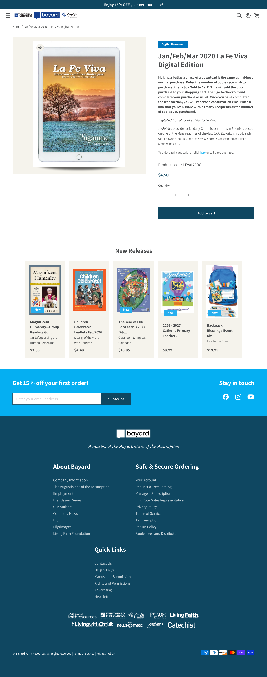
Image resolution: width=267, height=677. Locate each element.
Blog (56, 520)
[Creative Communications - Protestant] (137, 616)
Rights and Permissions (112, 583)
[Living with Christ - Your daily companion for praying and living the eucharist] (92, 625)
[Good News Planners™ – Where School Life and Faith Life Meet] (155, 626)
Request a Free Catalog (154, 486)
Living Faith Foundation (71, 533)
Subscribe (116, 398)
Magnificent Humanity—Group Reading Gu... (44, 327)
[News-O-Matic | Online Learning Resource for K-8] (130, 626)
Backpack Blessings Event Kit (220, 330)
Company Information (70, 480)
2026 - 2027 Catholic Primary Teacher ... (176, 330)
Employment (63, 493)
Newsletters (103, 596)
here (203, 152)
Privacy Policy (146, 506)
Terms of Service (148, 513)
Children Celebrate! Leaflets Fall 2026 (88, 327)
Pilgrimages (62, 526)
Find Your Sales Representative (160, 500)
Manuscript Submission (112, 576)
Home (16, 27)
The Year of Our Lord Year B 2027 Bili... (131, 327)
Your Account (146, 480)
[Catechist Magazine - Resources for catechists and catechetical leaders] (181, 626)
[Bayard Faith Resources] (82, 616)
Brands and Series (67, 500)
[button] (8, 15)
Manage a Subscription (153, 493)
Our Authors (62, 506)
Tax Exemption (147, 520)
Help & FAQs (104, 570)
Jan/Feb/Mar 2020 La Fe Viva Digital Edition (52, 27)
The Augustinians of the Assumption (81, 486)
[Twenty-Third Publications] (112, 616)
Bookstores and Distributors (157, 533)
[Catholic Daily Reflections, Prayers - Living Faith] (184, 616)
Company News (65, 513)
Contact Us (103, 563)
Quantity (164, 185)
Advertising (103, 590)
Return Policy (146, 526)
